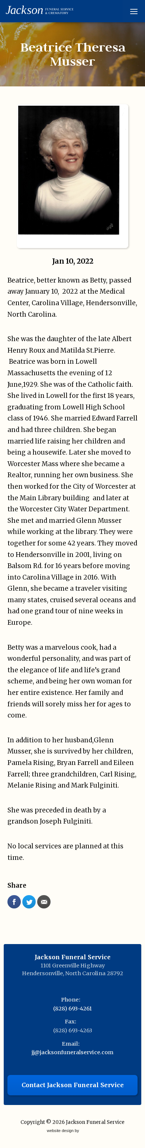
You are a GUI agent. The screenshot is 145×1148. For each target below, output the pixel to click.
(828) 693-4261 (72, 1008)
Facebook (14, 901)
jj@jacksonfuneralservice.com (72, 1052)
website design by (63, 1131)
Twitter (29, 901)
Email (44, 901)
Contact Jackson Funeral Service (73, 1085)
